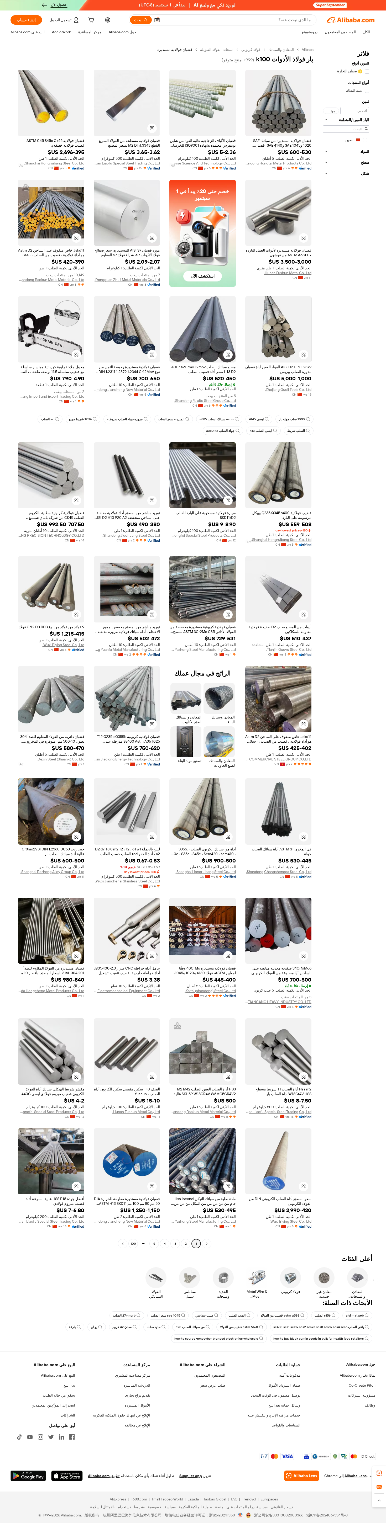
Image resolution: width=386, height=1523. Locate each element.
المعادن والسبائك (281, 49)
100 (133, 1243)
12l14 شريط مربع (80, 419)
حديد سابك (153, 1327)
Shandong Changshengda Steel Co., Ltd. (278, 872)
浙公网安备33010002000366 (278, 1515)
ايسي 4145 (256, 419)
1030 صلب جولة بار (292, 419)
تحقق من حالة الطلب (59, 1395)
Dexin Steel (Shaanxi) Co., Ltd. (60, 759)
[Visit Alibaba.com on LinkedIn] (61, 1437)
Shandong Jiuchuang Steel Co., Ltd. (131, 535)
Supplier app (190, 1476)
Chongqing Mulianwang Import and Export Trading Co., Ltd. (51, 396)
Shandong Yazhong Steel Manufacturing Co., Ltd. (202, 649)
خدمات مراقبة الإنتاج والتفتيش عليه (273, 1415)
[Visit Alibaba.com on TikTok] (19, 1437)
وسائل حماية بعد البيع (284, 1405)
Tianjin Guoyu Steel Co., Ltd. (288, 649)
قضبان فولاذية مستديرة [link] (174, 49)
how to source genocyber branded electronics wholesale (216, 1338)
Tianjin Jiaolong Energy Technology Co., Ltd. (127, 759)
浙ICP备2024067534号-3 (327, 1515)
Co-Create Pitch (362, 1385)
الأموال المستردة (137, 1405)
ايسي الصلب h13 (261, 431)
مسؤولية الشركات (361, 1395)
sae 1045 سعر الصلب (165, 1315)
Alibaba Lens (356, 1476)
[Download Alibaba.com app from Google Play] (28, 1476)
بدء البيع (69, 1385)
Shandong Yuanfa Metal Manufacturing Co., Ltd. (127, 649)
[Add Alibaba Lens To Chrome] (301, 1476)
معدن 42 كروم (122, 1327)
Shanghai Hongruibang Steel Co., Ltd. (54, 163)
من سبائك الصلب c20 (190, 1327)
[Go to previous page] (206, 1243)
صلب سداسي (204, 1315)
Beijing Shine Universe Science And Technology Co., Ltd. (202, 163)
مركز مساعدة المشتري (132, 1375)
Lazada (193, 1499)
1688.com (139, 1499)
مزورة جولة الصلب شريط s (125, 419)
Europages (269, 1499)
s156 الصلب (323, 1315)
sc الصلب (47, 419)
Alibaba (308, 49)
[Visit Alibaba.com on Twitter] (51, 1437)
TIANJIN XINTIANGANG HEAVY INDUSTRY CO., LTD (278, 1002)
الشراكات (67, 1415)
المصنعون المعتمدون (209, 1375)
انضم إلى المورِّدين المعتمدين (53, 1405)
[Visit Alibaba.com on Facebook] (72, 1437)
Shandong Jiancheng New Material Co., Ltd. (127, 389)
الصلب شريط (296, 431)
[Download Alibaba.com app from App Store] (67, 1476)
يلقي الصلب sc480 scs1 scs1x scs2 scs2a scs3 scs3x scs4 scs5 (318, 1327)
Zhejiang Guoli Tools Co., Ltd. (288, 389)
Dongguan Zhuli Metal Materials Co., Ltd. (127, 280)
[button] (157, 20)
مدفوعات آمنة (289, 1375)
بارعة (72, 1327)
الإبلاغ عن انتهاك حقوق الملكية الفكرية (121, 1415)
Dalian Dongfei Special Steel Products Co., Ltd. (202, 535)
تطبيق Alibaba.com (103, 1476)
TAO (234, 1499)
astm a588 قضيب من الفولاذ (280, 1315)
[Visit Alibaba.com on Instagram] (40, 1437)
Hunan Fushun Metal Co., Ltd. (287, 273)
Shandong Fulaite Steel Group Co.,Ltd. (205, 400)
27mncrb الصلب (124, 1315)
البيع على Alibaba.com (58, 1375)
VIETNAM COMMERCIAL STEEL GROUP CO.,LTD (278, 759)
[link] (379, 1473)
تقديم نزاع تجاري (137, 1395)
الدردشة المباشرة (136, 1385)
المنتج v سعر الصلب (171, 419)
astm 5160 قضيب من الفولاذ (239, 1327)
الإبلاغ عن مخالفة (137, 1425)
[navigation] (346, 647)
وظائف (370, 1405)
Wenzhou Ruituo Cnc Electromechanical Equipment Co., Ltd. (127, 991)
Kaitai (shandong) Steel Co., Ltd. (210, 991)
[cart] (91, 21)
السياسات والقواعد (286, 1425)
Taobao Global (214, 1499)
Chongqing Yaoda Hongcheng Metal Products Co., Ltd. (51, 991)
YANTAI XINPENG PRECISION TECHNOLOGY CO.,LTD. (51, 535)
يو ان (94, 1327)
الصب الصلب (237, 1315)
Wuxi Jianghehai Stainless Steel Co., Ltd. (127, 881)
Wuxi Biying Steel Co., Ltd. (63, 645)
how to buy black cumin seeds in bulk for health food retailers (318, 1338)
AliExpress (118, 1499)
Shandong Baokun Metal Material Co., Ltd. (51, 280)
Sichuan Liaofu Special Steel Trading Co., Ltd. (127, 163)
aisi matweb (355, 1315)
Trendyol (249, 1499)
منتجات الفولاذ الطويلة (216, 49)
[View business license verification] (240, 1515)
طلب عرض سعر (212, 1385)
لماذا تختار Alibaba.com (357, 1375)
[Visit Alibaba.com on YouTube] (30, 1437)
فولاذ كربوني (250, 49)
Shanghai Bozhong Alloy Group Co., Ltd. (52, 872)
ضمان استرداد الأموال (284, 1385)
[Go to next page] (122, 1243)
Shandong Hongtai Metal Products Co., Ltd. (278, 163)
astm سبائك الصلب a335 (217, 419)
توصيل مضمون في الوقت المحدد (275, 1395)
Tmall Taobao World (167, 1499)
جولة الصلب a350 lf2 (220, 431)
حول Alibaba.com (360, 1364)
